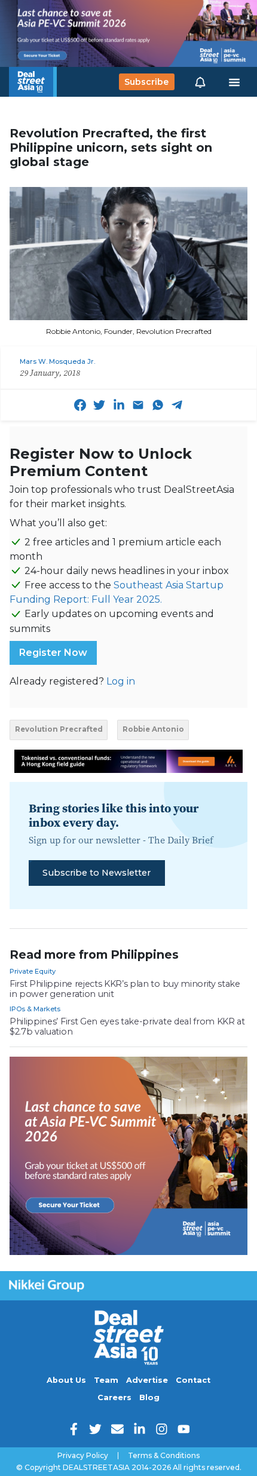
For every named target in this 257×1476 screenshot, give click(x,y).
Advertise (147, 1380)
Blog (149, 1397)
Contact (193, 1380)
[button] (200, 82)
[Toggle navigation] (234, 82)
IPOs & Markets (35, 1009)
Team (106, 1380)
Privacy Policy (82, 1455)
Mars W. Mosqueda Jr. (57, 361)
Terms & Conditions (164, 1455)
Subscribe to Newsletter (96, 872)
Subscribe (146, 81)
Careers (114, 1397)
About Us (66, 1380)
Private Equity (33, 971)
